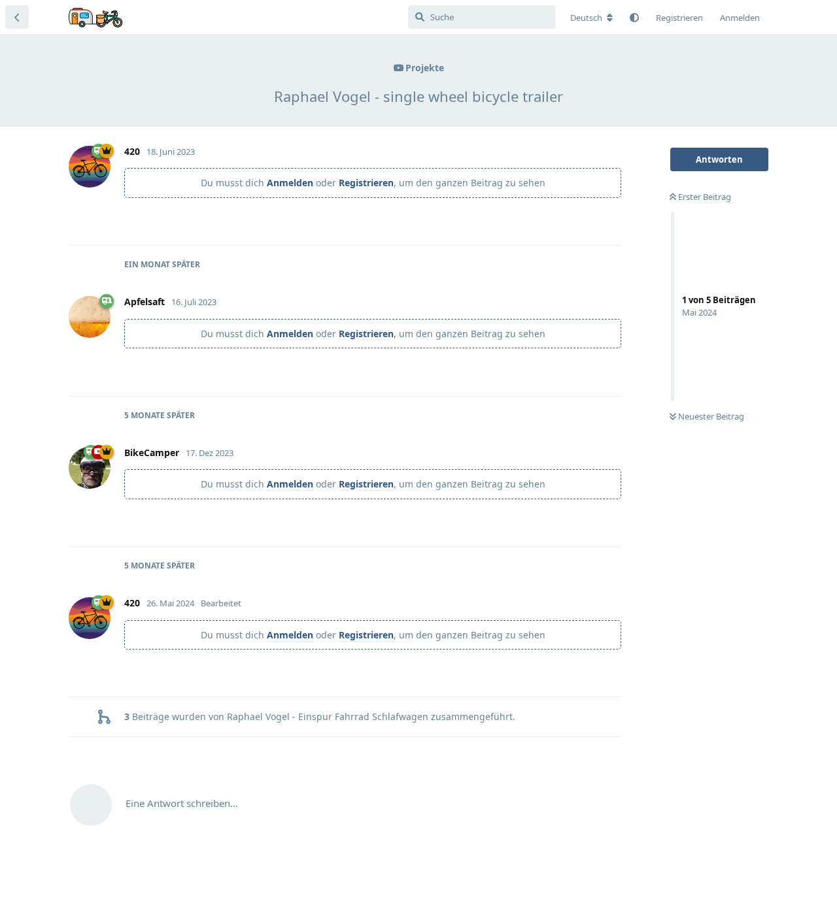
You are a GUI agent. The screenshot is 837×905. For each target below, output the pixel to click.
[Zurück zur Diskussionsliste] (17, 17)
